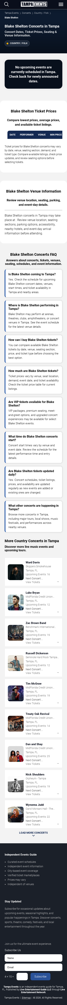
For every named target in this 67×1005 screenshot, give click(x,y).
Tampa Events (12, 13)
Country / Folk (41, 13)
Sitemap (26, 997)
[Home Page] (34, 4)
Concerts (26, 13)
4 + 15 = (9, 976)
